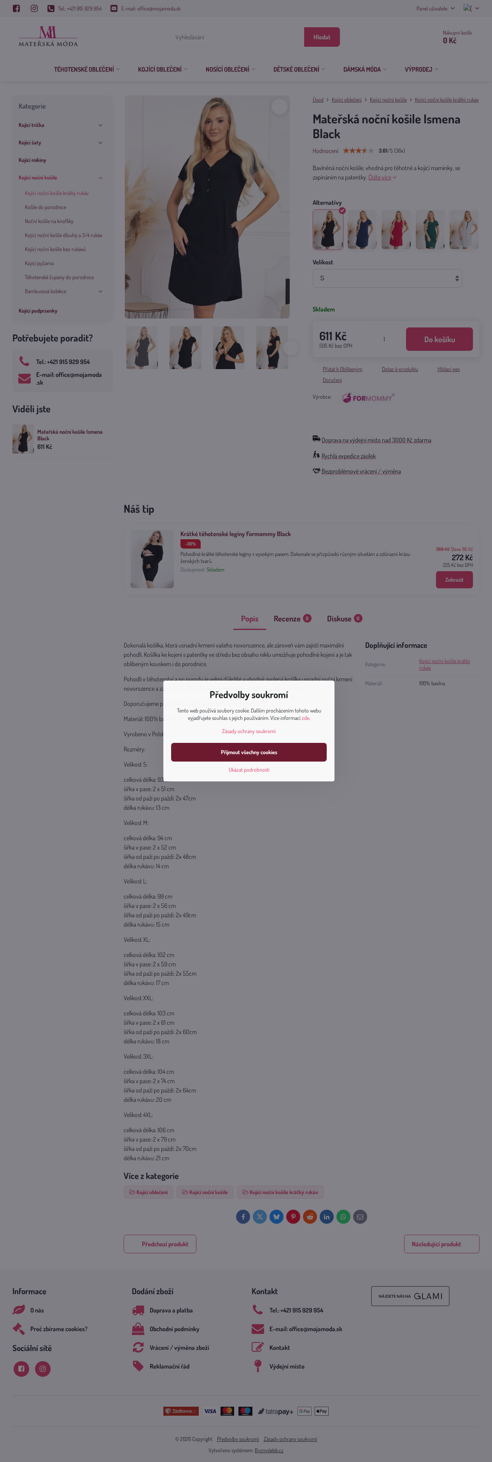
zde (305, 717)
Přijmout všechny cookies (249, 752)
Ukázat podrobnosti (249, 769)
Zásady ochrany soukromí (249, 731)
